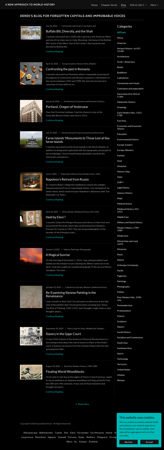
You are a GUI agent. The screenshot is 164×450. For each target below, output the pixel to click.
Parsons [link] (72, 437)
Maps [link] (119, 198)
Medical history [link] (124, 203)
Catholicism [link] (123, 77)
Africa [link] (120, 37)
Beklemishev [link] (46, 432)
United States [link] (123, 369)
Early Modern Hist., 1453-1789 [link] (129, 114)
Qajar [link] (81, 437)
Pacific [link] (120, 270)
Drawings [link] (121, 107)
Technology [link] (122, 358)
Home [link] (94, 5)
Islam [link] (119, 176)
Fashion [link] (121, 155)
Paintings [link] (121, 281)
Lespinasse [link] (27, 437)
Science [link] (120, 316)
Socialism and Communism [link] (130, 337)
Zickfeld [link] (93, 441)
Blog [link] (123, 5)
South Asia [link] (122, 342)
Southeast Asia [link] (124, 348)
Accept (149, 442)
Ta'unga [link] (113, 437)
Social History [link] (124, 332)
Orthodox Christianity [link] (127, 265)
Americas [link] (121, 43)
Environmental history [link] (128, 139)
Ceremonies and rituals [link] (128, 83)
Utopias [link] (121, 375)
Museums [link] (122, 249)
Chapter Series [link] (109, 5)
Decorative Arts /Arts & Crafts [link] (128, 95)
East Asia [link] (121, 120)
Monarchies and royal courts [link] (127, 242)
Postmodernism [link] (124, 305)
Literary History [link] (124, 193)
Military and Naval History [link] (129, 222)
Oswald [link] (62, 437)
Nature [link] (120, 259)
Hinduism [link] (121, 166)
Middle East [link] (123, 217)
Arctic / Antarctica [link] (126, 61)
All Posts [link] (121, 32)
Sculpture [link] (121, 321)
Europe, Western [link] (125, 150)
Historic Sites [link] (123, 171)
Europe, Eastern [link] (125, 144)
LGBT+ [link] (120, 182)
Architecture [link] (123, 56)
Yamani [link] (83, 441)
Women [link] (121, 380)
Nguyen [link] (52, 437)
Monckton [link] (40, 437)
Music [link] (120, 254)
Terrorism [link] (122, 364)
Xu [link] (75, 441)
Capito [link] (58, 432)
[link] (30, 4)
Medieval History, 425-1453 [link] (128, 210)
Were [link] (69, 441)
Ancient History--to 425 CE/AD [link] (128, 49)
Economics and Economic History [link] (129, 127)
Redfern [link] (90, 437)
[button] (138, 5)
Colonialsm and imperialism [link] (130, 88)
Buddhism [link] (122, 72)
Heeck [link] (109, 432)
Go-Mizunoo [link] (97, 432)
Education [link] (122, 134)
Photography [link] (123, 286)
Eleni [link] (73, 432)
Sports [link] (120, 353)
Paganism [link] (121, 276)
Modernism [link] (122, 235)
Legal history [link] (123, 187)
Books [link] (120, 67)
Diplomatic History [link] (126, 102)
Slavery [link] (120, 326)
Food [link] (119, 160)
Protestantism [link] (124, 310)
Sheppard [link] (102, 437)
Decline (128, 442)
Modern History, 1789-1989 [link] (128, 229)
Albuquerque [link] (30, 432)
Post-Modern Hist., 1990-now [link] (129, 298)
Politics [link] (120, 292)
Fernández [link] (83, 432)
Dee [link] (66, 432)
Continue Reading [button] (54, 51)
